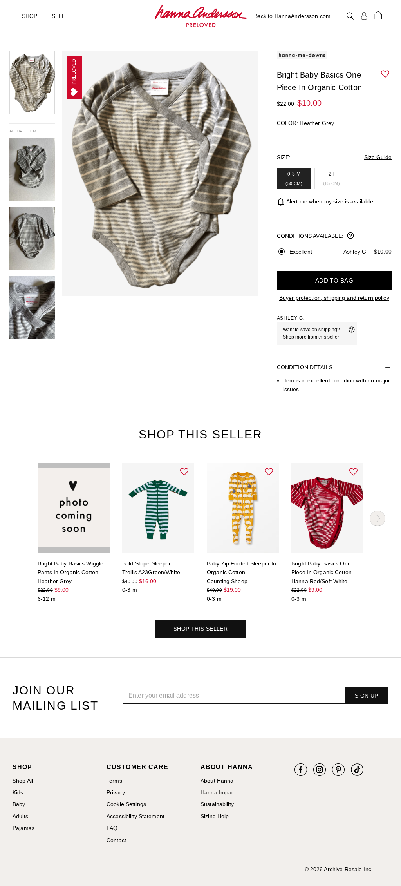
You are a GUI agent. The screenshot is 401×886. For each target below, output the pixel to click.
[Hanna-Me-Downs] (201, 16)
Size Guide (378, 157)
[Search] (350, 16)
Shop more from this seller (311, 337)
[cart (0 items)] (378, 14)
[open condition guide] (350, 236)
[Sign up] (364, 16)
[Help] (351, 333)
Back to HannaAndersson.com (292, 16)
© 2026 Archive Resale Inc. (339, 869)
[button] (386, 74)
